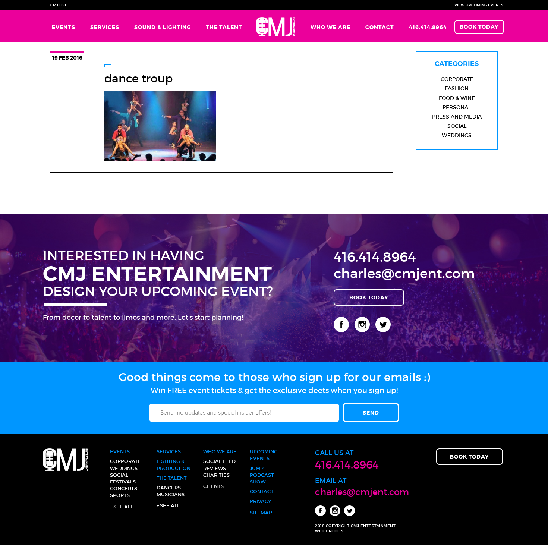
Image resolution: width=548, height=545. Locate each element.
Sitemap (261, 513)
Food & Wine (457, 98)
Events (63, 27)
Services (104, 27)
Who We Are (330, 27)
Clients (213, 486)
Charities (216, 475)
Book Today (479, 26)
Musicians (171, 494)
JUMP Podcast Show (262, 475)
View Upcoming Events (478, 5)
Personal (457, 107)
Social (456, 126)
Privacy (260, 501)
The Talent (224, 27)
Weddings (457, 135)
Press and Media (457, 116)
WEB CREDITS (329, 531)
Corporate (457, 79)
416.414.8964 (428, 27)
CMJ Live (58, 5)
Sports (120, 495)
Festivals (123, 482)
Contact (379, 27)
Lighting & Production (173, 464)
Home (276, 26)
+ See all (121, 507)
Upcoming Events (264, 454)
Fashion (457, 88)
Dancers (169, 488)
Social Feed (219, 461)
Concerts (123, 488)
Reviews (214, 468)
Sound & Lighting (162, 27)
